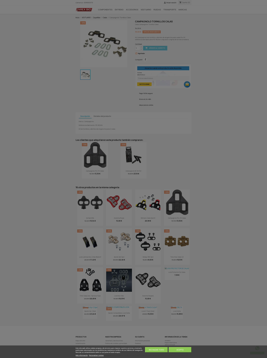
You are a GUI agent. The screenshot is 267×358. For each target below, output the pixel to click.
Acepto (180, 350)
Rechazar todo (156, 350)
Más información (82, 355)
